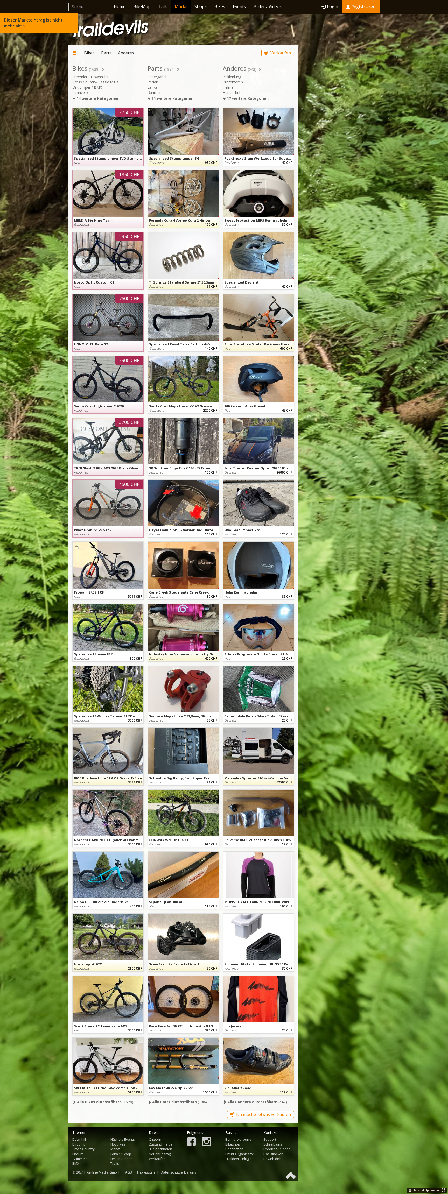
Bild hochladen (160, 1149)
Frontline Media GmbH (101, 1172)
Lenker (153, 87)
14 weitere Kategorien (96, 98)
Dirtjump (79, 1144)
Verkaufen (280, 53)
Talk (162, 6)
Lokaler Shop (120, 1153)
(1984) (179, 1101)
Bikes (219, 6)
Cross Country (83, 1149)
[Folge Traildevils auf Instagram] (206, 1142)
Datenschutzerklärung (178, 1172)
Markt (181, 6)
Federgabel (157, 76)
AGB (128, 1172)
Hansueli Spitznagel (426, 1190)
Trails (114, 1163)
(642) (256, 1101)
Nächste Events (122, 1139)
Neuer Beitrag (160, 1153)
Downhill (79, 1139)
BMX (75, 1163)
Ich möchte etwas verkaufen (263, 1114)
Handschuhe (233, 92)
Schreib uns (272, 1144)
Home (119, 6)
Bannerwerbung (238, 1139)
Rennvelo (80, 92)
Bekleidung (232, 76)
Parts (106, 53)
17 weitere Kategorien (247, 98)
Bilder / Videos (268, 6)
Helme (228, 87)
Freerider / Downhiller (90, 76)
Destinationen (121, 1158)
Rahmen (155, 92)
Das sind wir (273, 1153)
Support (269, 1139)
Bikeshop (232, 1144)
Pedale (153, 82)
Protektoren (233, 82)
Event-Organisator (239, 1153)
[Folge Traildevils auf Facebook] (191, 1142)
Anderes (126, 53)
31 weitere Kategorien (172, 98)
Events (239, 6)
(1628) (104, 1101)
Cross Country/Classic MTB (95, 82)
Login (332, 6)
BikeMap (142, 6)
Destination (234, 1149)
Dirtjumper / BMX (87, 87)
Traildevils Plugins (239, 1158)
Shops (200, 6)
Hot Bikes (117, 1144)
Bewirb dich (272, 1158)
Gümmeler (80, 1158)
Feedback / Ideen (277, 1149)
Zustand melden (162, 1144)
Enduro (78, 1153)
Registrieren (362, 7)
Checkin (155, 1139)
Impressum (146, 1172)
